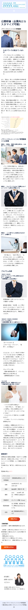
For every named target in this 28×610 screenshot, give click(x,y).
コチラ (10, 472)
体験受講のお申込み (9, 547)
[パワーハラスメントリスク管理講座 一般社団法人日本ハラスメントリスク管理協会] (14, 5)
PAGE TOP (25, 590)
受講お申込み (14, 519)
